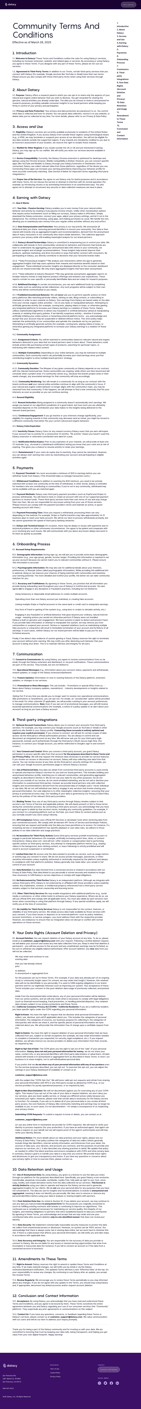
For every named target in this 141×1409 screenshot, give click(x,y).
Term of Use (54, 1369)
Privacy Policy (55, 1376)
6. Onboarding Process (122, 59)
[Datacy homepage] (10, 4)
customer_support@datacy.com (31, 1075)
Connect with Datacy (109, 1369)
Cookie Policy (55, 1373)
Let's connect (128, 5)
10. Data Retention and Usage (122, 105)
